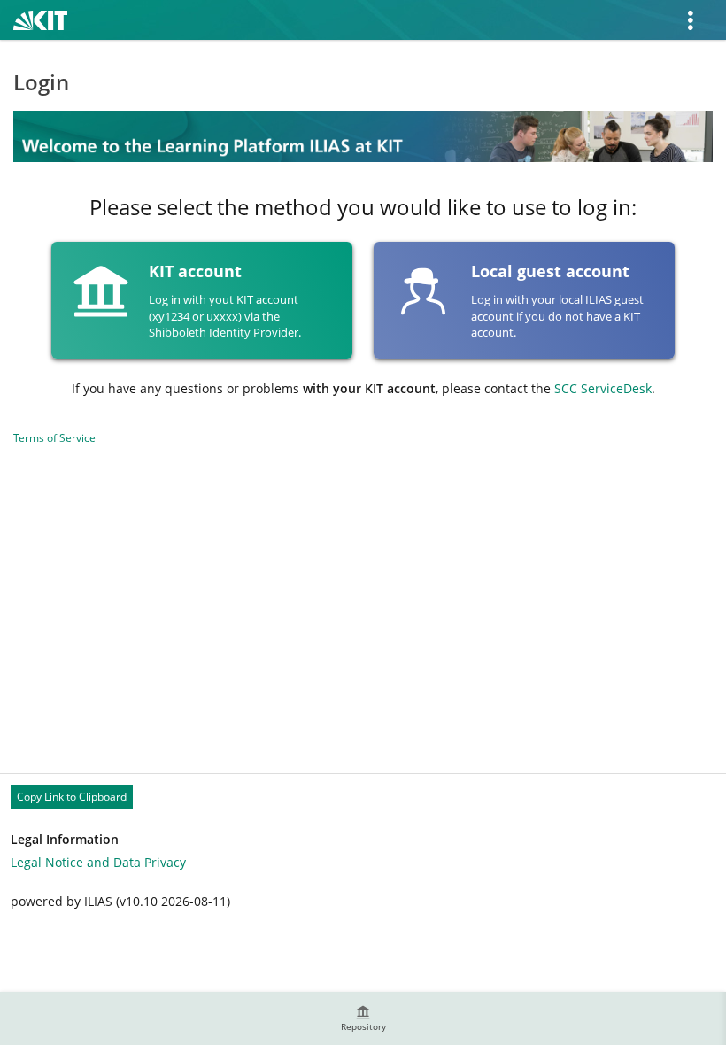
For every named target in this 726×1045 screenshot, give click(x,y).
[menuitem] (363, 1018)
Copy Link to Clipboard (72, 796)
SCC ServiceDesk (603, 388)
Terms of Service (54, 437)
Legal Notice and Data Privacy (98, 862)
